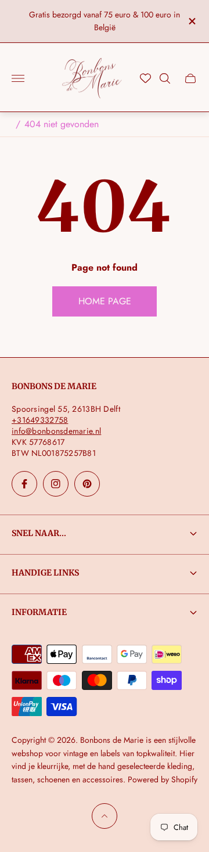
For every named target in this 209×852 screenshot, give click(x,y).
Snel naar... (39, 533)
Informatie (39, 612)
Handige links (45, 572)
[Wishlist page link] (145, 78)
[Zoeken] (165, 78)
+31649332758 (40, 420)
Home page (104, 301)
